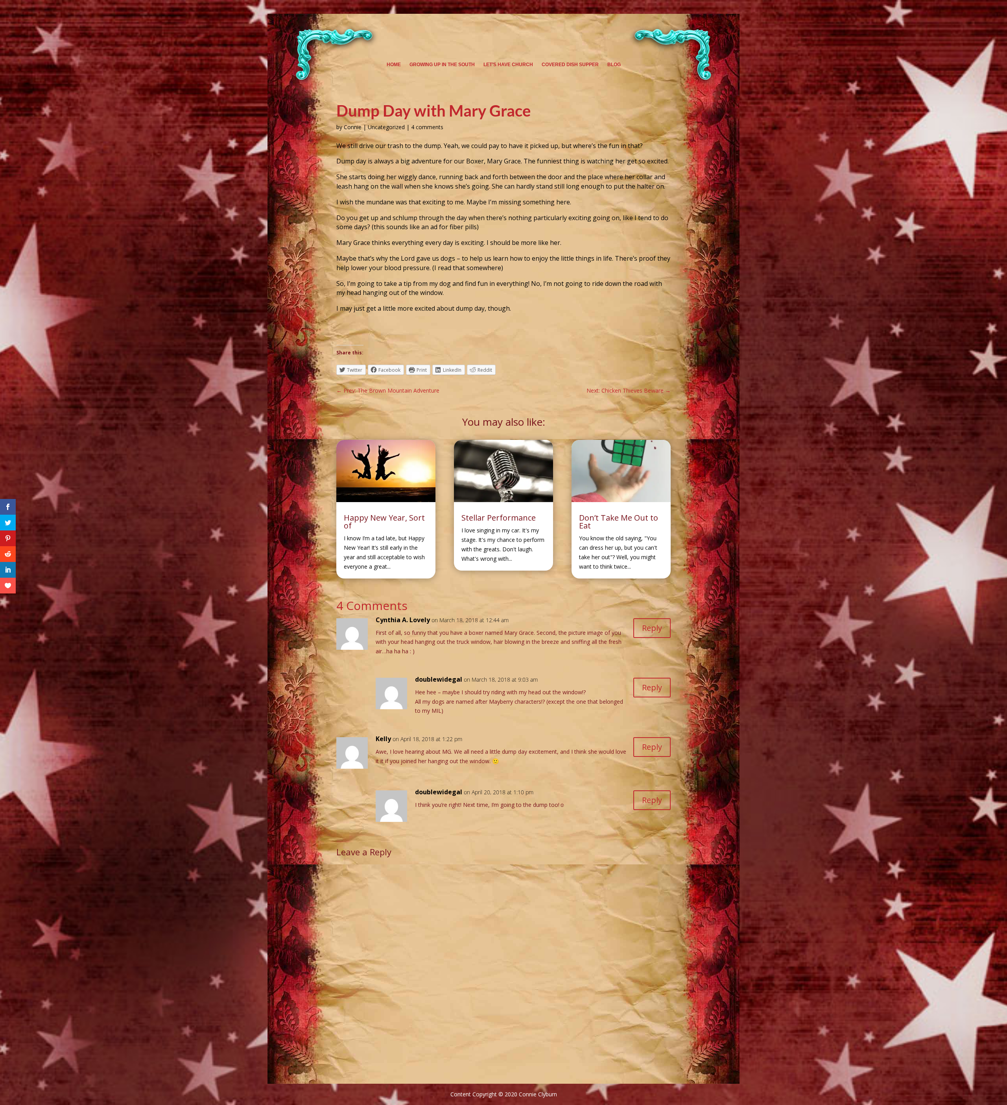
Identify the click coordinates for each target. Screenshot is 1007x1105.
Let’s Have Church (508, 64)
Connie (352, 127)
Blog (614, 64)
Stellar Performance (498, 517)
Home (394, 64)
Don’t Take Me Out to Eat (618, 521)
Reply (652, 628)
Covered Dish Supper (570, 64)
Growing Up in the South (442, 64)
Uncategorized (386, 127)
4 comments (427, 127)
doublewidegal (438, 679)
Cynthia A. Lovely (403, 620)
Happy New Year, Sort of (384, 521)
